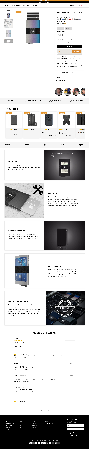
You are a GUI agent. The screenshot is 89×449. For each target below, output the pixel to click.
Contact (34, 421)
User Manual (35, 423)
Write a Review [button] (70, 339)
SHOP (7, 418)
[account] (79, 5)
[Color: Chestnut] (80, 132)
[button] (8, 41)
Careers (21, 425)
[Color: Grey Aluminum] (61, 133)
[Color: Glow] (65, 133)
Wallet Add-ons (16, 5)
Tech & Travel (26, 5)
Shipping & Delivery (60, 84)
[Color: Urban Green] (83, 132)
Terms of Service (34, 440)
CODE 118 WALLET (18, 357)
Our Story (21, 421)
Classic (60, 28)
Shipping (34, 425)
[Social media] (67, 433)
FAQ (33, 429)
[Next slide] (82, 109)
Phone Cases (9, 431)
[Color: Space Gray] (41, 133)
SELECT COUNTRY (71, 435)
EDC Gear (35, 5)
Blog (20, 427)
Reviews (21, 423)
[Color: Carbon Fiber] (62, 133)
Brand (72, 5)
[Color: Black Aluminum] (59, 133)
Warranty (34, 427)
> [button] (55, 410)
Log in (46, 421)
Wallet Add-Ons (10, 425)
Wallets (7, 5)
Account (47, 418)
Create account (49, 423)
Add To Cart (70, 46)
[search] (76, 5)
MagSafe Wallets (10, 423)
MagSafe (68, 28)
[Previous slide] (79, 109)
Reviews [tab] (16, 346)
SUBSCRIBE (75, 429)
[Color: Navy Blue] (81, 132)
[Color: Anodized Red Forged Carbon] (64, 133)
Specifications (59, 77)
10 (52, 410)
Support (34, 418)
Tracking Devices (10, 427)
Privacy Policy (44, 440)
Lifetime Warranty (60, 80)
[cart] (84, 5)
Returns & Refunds (54, 440)
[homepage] (44, 5)
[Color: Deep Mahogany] (78, 132)
